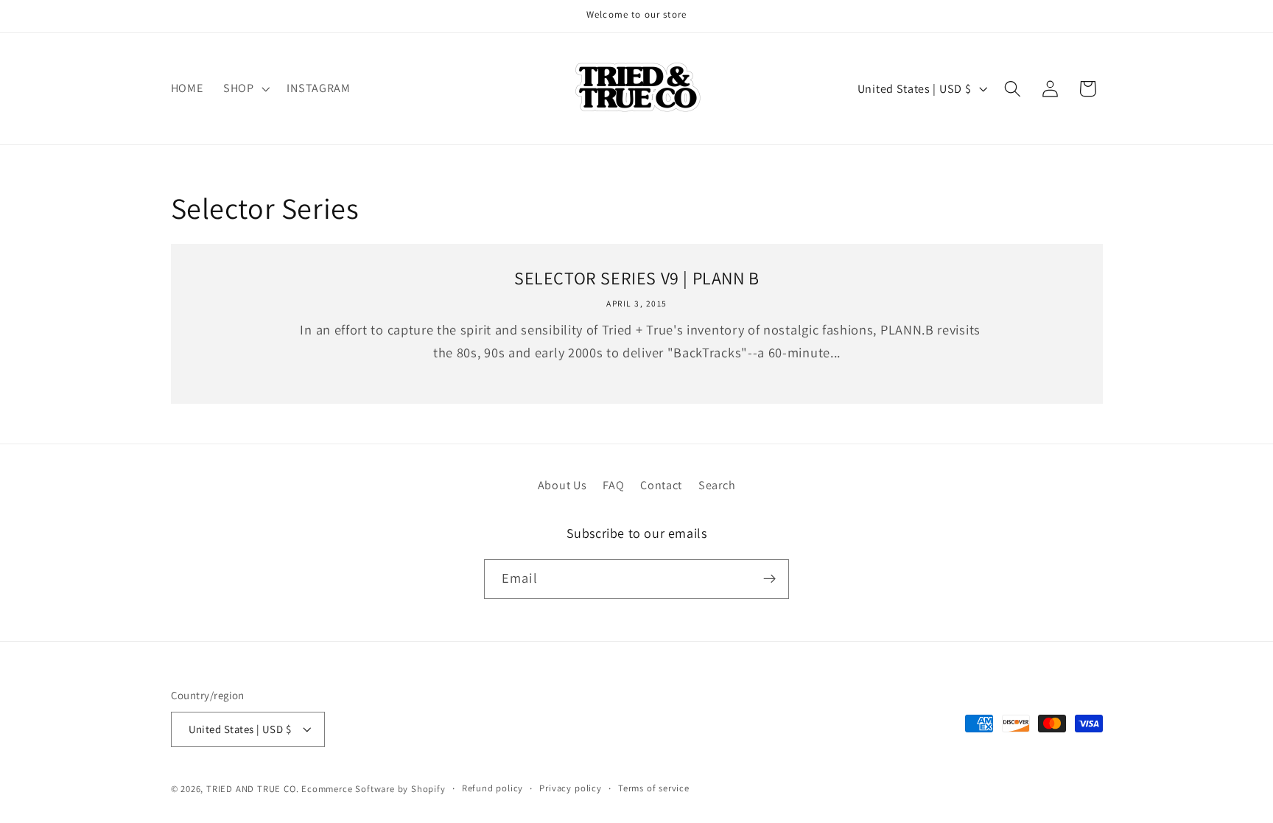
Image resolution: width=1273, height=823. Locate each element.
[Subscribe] (769, 579)
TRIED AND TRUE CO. (252, 788)
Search (716, 485)
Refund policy (492, 788)
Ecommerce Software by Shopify (373, 788)
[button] (245, 88)
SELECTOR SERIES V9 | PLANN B (637, 278)
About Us (562, 485)
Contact (661, 485)
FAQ (613, 485)
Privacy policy (570, 788)
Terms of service (654, 788)
